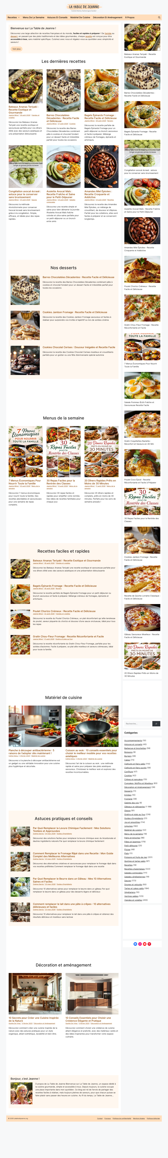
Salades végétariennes (134, 877)
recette (88, 36)
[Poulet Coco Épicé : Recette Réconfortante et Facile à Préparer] (142, 462)
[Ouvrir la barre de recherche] (159, 17)
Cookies (72, 124)
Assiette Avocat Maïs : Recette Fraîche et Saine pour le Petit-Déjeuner (61, 194)
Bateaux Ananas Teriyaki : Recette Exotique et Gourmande (23, 109)
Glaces (127, 810)
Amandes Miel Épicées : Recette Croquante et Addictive (98, 194)
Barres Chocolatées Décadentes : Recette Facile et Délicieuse (63, 118)
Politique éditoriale (153, 1118)
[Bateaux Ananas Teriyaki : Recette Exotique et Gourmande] (26, 86)
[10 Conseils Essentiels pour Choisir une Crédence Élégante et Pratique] (92, 993)
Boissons (128, 752)
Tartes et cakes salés (134, 888)
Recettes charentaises (134, 869)
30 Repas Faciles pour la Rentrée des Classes (61, 482)
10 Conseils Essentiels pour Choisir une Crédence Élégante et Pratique (88, 1019)
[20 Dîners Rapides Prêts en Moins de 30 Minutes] (101, 451)
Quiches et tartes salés (134, 861)
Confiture (128, 771)
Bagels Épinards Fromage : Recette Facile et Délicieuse (100, 117)
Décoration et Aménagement (107, 17)
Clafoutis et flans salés (134, 764)
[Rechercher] (156, 723)
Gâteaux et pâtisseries (134, 807)
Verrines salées (131, 896)
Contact (100, 1118)
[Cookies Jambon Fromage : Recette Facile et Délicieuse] (25, 325)
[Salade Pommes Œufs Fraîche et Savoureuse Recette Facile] (142, 385)
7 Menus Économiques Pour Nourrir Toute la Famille (25, 482)
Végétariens (129, 892)
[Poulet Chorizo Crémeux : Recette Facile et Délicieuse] (20, 619)
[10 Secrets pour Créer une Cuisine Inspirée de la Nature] (35, 993)
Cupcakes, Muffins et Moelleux (138, 783)
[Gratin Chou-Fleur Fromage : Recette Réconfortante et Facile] (20, 644)
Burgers (110, 121)
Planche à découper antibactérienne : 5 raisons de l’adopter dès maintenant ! (31, 752)
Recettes (12, 17)
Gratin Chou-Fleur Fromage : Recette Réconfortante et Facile (68, 636)
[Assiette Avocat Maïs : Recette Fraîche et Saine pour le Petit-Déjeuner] (64, 166)
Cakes (127, 760)
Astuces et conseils (57, 17)
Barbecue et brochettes (135, 748)
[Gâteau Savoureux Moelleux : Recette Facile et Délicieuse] (142, 617)
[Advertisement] (64, 243)
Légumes (128, 826)
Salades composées (133, 873)
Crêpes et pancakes (133, 779)
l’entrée (108, 33)
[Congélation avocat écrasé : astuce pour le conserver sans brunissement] (26, 166)
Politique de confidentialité (122, 1118)
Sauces (34, 200)
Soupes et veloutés (133, 884)
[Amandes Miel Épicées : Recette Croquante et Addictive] (101, 166)
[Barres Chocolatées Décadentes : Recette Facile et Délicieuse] (64, 90)
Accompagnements (133, 740)
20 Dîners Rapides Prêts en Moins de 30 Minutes (100, 482)
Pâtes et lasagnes (132, 842)
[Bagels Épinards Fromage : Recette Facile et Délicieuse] (101, 90)
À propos (129, 17)
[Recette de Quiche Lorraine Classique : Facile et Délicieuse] (142, 578)
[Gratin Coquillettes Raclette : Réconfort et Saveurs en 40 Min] (142, 424)
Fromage (128, 799)
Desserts (128, 791)
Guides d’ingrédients (64, 834)
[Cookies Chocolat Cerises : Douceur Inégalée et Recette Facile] (25, 360)
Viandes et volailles (63, 563)
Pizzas (127, 849)
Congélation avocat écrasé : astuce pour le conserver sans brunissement (25, 194)
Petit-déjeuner (131, 845)
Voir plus (17, 49)
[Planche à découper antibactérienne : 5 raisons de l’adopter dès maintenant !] (35, 726)
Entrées (127, 795)
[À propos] (21, 1093)
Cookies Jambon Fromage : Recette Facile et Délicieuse (75, 312)
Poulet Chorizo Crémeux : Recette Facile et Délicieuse (64, 611)
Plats (126, 853)
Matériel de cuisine (80, 17)
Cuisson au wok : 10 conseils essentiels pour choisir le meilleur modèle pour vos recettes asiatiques (91, 753)
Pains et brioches (132, 838)
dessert (14, 36)
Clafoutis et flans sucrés (135, 768)
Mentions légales (139, 1118)
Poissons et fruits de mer (135, 857)
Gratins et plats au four (64, 639)
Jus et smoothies (132, 822)
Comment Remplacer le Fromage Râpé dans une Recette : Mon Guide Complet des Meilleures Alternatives (73, 855)
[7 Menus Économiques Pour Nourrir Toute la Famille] (26, 451)
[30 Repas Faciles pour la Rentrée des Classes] (64, 451)
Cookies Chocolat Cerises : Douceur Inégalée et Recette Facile (79, 347)
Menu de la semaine (33, 17)
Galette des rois (131, 803)
